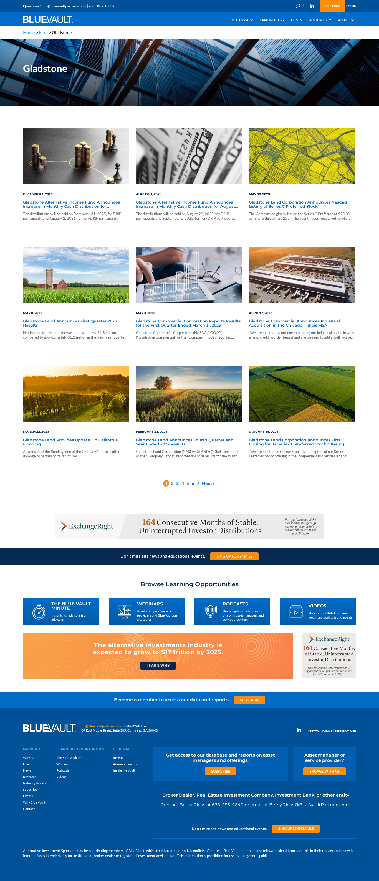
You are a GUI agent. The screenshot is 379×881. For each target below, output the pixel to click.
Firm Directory (272, 20)
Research (30, 777)
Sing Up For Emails (234, 556)
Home (29, 32)
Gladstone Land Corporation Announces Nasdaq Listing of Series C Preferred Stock (298, 204)
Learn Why (158, 665)
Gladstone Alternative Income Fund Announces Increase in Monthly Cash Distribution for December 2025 (71, 204)
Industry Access (34, 783)
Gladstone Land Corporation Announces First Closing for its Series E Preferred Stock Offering (296, 442)
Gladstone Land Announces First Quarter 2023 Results (70, 323)
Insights (118, 757)
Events (28, 796)
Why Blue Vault (34, 802)
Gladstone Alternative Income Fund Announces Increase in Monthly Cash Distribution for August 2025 (185, 204)
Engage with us (324, 771)
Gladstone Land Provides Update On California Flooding (70, 442)
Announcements (125, 764)
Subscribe (332, 5)
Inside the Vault (124, 770)
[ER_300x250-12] (329, 677)
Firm (43, 32)
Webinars (63, 764)
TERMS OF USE (345, 730)
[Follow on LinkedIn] (301, 730)
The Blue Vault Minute (72, 757)
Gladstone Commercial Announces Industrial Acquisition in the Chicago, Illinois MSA (294, 323)
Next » (208, 483)
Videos (61, 777)
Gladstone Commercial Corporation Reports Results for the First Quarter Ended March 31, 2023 (188, 323)
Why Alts (29, 757)
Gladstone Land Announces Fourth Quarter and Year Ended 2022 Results (185, 442)
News (27, 770)
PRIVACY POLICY (320, 730)
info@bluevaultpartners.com (64, 6)
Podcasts (62, 770)
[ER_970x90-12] (189, 538)
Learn (27, 764)
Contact (29, 809)
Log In (351, 5)
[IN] (311, 6)
